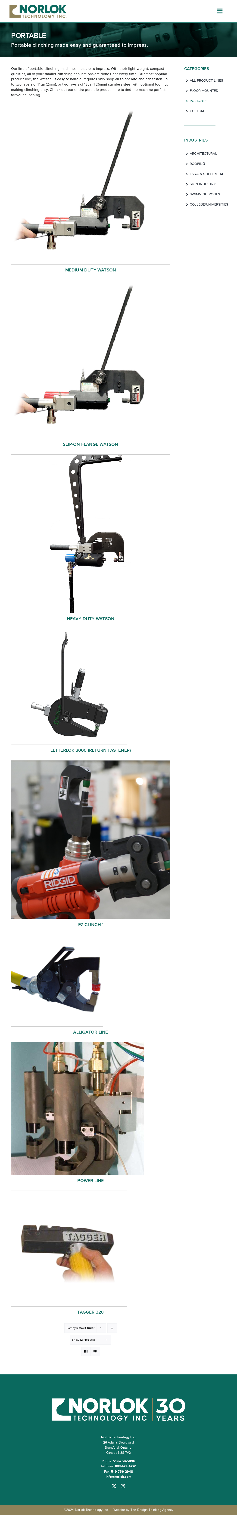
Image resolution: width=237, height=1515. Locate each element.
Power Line (90, 1180)
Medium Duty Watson (90, 270)
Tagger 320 (90, 1312)
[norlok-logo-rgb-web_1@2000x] (37, 6)
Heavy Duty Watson (91, 618)
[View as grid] (85, 1351)
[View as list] (95, 1351)
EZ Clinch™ (90, 924)
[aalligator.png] (57, 936)
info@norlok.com (118, 1476)
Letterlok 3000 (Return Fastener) (90, 750)
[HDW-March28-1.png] (90, 456)
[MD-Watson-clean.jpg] (90, 107)
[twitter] (114, 1486)
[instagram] (123, 1486)
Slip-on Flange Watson (90, 444)
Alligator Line (90, 1032)
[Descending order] (112, 1328)
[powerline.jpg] (77, 1043)
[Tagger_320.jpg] (69, 1192)
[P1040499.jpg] (90, 762)
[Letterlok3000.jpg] (69, 630)
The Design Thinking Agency (152, 1509)
